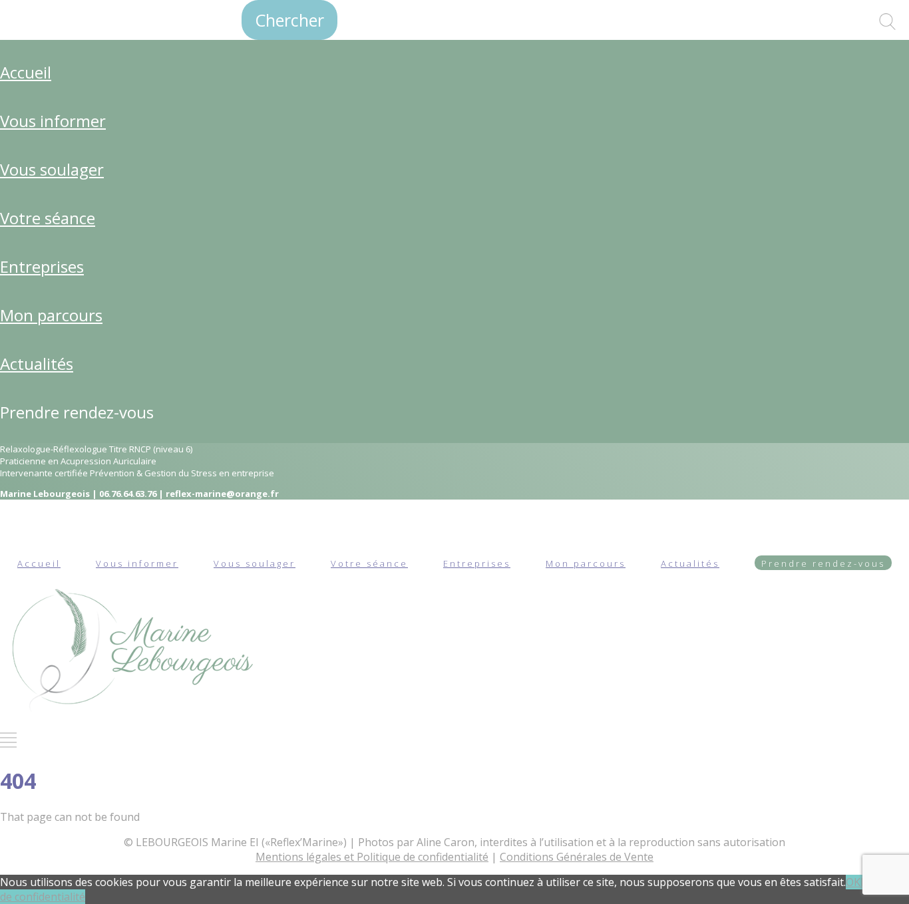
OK (853, 882)
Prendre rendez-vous (77, 412)
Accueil (25, 72)
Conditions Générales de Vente (576, 856)
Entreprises (42, 266)
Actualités (36, 364)
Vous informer (53, 121)
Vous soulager (52, 169)
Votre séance (47, 218)
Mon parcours (51, 315)
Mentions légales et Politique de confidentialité (372, 856)
